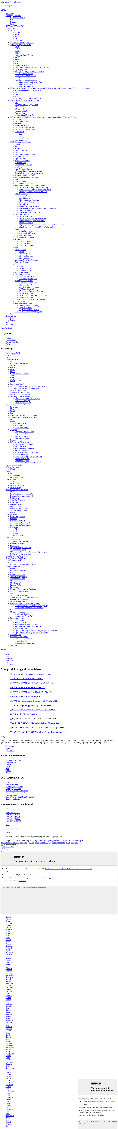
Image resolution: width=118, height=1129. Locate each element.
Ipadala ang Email (7, 847)
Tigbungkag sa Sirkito (57, 843)
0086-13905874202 (13, 813)
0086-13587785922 (13, 819)
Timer (68, 843)
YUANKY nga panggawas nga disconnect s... (31, 705)
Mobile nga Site (79, 841)
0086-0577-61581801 (13, 815)
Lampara (74, 843)
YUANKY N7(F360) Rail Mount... (26, 678)
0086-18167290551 (13, 817)
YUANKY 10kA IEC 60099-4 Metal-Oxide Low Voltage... (37, 732)
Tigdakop (9, 344)
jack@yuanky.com (14, 2)
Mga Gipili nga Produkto (52, 841)
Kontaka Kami (6, 328)
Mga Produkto (11, 340)
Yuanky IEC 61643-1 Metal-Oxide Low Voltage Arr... (35, 723)
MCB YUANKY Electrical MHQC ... (27, 687)
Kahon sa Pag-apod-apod (10, 843)
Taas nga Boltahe (12, 342)
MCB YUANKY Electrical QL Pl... (26, 696)
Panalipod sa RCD (41, 843)
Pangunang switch (27, 843)
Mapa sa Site (67, 841)
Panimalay (9, 338)
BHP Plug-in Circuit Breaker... (24, 714)
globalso (39, 841)
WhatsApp (5, 849)
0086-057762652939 (13, 821)
